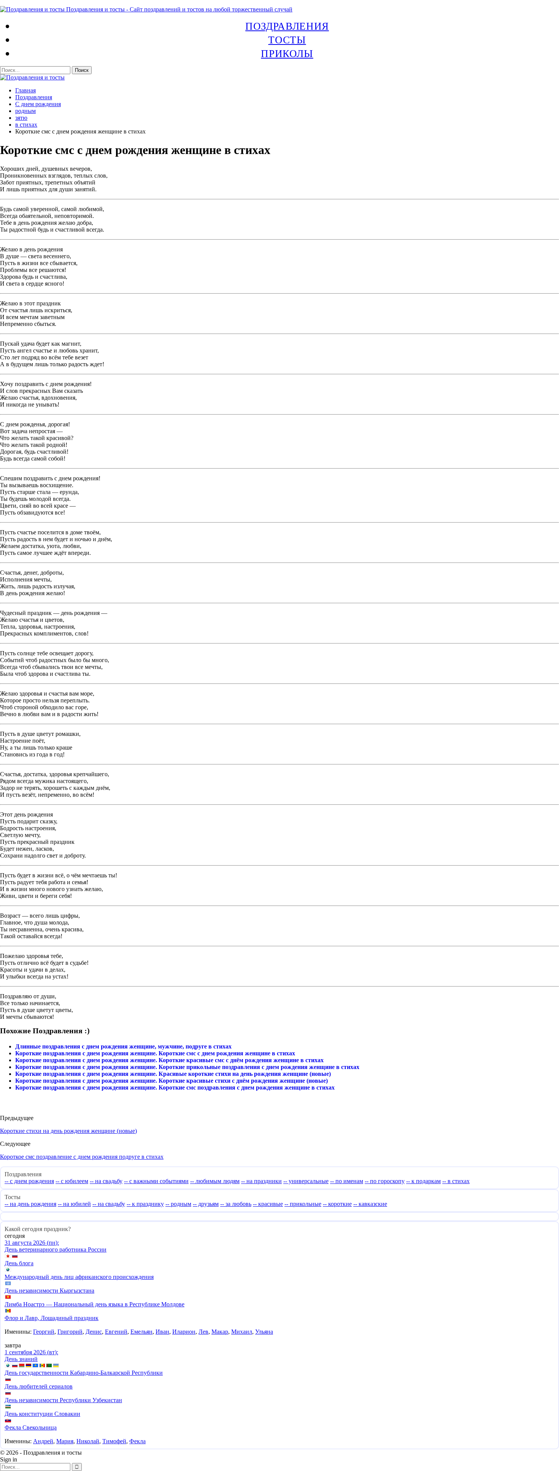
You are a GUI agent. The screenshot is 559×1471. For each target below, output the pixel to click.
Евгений (116, 1331)
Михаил (241, 1331)
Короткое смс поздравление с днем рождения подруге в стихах (82, 1156)
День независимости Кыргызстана (49, 1290)
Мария (64, 1441)
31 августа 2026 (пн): (32, 1242)
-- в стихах (456, 1181)
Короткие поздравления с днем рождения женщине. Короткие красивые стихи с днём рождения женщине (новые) (171, 1080)
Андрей (43, 1441)
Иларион (183, 1331)
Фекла (137, 1441)
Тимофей (114, 1441)
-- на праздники (261, 1181)
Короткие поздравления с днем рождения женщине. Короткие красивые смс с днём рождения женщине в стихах (169, 1060)
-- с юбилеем (72, 1181)
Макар (219, 1331)
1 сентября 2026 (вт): (31, 1352)
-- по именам (346, 1181)
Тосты (287, 39)
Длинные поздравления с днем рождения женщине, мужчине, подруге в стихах (123, 1046)
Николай (87, 1441)
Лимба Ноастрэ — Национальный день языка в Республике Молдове (94, 1304)
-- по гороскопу (385, 1181)
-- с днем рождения (29, 1181)
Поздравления (287, 26)
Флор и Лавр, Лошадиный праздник (51, 1318)
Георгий (43, 1331)
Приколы (287, 53)
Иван (162, 1331)
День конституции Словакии (42, 1414)
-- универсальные (306, 1181)
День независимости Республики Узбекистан (63, 1400)
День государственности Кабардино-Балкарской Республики (84, 1372)
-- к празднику (145, 1204)
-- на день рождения (30, 1204)
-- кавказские (370, 1204)
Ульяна (264, 1331)
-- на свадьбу (106, 1181)
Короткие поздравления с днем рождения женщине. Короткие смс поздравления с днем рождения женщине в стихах (175, 1087)
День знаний (21, 1359)
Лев (203, 1331)
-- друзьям (206, 1204)
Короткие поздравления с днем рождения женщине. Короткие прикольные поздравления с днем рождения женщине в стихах (187, 1067)
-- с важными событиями (156, 1181)
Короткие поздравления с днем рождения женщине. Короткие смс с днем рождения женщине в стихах (155, 1053)
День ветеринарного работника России (55, 1249)
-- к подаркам (423, 1181)
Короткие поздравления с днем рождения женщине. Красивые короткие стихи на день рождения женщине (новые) (173, 1074)
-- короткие (337, 1204)
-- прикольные (302, 1204)
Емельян (141, 1331)
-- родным (178, 1204)
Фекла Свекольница (31, 1427)
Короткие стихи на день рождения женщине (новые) (68, 1131)
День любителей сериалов (39, 1386)
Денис (94, 1331)
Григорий (70, 1331)
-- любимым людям (215, 1181)
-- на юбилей (74, 1204)
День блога (19, 1263)
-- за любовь (235, 1204)
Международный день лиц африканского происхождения (79, 1277)
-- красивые (268, 1204)
